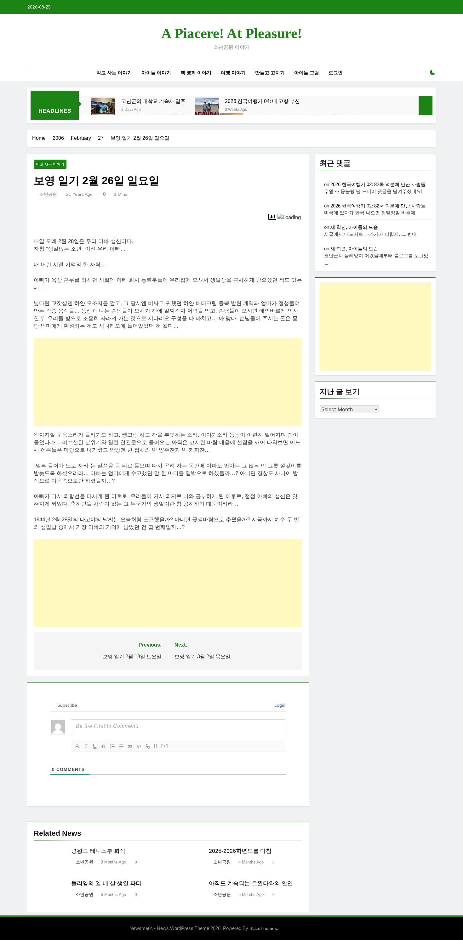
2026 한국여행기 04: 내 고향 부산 (262, 101)
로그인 (336, 72)
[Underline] (94, 746)
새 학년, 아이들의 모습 (354, 227)
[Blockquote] (130, 746)
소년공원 (48, 194)
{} (156, 746)
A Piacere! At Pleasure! (231, 33)
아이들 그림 (306, 72)
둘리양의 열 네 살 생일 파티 (106, 883)
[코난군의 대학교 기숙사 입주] (103, 109)
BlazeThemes (263, 928)
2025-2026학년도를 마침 (240, 851)
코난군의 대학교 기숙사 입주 (153, 101)
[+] (164, 746)
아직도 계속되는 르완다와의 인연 (251, 883)
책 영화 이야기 (195, 72)
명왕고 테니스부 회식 (98, 851)
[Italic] (86, 746)
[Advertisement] (168, 382)
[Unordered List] (121, 746)
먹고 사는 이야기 (114, 72)
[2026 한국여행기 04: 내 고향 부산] (207, 109)
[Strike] (103, 746)
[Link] (147, 746)
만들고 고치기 (270, 72)
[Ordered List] (112, 746)
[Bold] (77, 746)
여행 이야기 (233, 72)
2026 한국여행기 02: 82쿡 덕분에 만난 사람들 (378, 184)
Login (279, 705)
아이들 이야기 (156, 72)
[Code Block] (138, 746)
